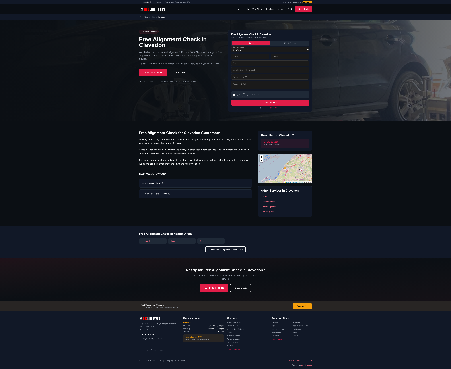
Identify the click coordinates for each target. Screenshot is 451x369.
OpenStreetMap (298, 182)
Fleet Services (303, 306)
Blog (303, 361)
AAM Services (306, 365)
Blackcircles (144, 350)
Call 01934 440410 (153, 72)
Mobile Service (290, 43)
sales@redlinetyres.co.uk (151, 338)
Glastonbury (276, 332)
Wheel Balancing (233, 342)
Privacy (291, 361)
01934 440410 (275, 108)
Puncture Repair (233, 336)
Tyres (229, 332)
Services (270, 9)
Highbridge (297, 329)
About (309, 361)
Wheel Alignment (233, 339)
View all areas (277, 339)
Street (295, 332)
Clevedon (275, 336)
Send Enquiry (271, 102)
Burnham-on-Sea (278, 329)
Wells (273, 326)
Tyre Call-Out (232, 326)
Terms (297, 361)
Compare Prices (157, 350)
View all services (233, 349)
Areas (280, 9)
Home (239, 9)
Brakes (230, 345)
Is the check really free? (152, 183)
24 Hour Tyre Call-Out (235, 329)
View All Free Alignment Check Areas (226, 249)
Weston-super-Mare (300, 326)
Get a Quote (303, 9)
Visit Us (251, 43)
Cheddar (275, 322)
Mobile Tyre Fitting (254, 9)
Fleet (290, 9)
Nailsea (295, 336)
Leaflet (288, 182)
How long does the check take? (156, 194)
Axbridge (296, 322)
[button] (285, 168)
